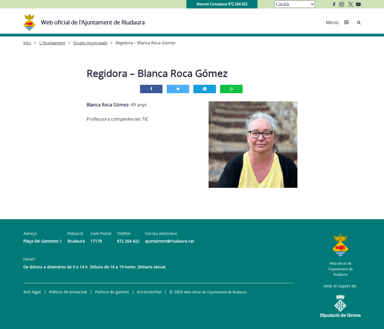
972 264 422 (128, 241)
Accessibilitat (149, 291)
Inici (27, 42)
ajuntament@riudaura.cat (169, 241)
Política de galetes (112, 291)
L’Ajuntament (52, 42)
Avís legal (32, 291)
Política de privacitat (68, 291)
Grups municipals (90, 42)
